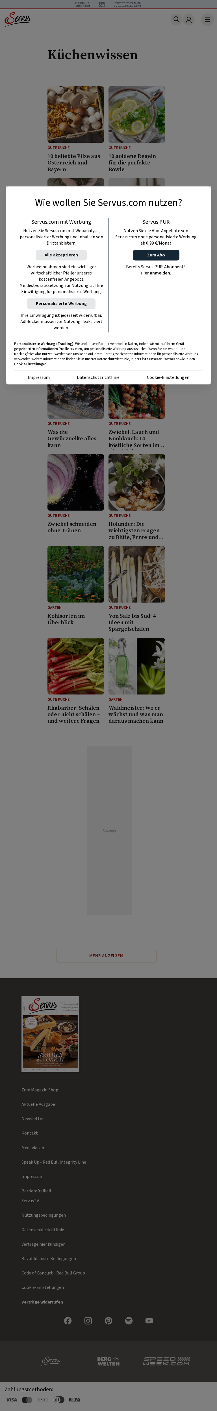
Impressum (39, 378)
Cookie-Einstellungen (168, 378)
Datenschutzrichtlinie (98, 378)
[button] (156, 255)
